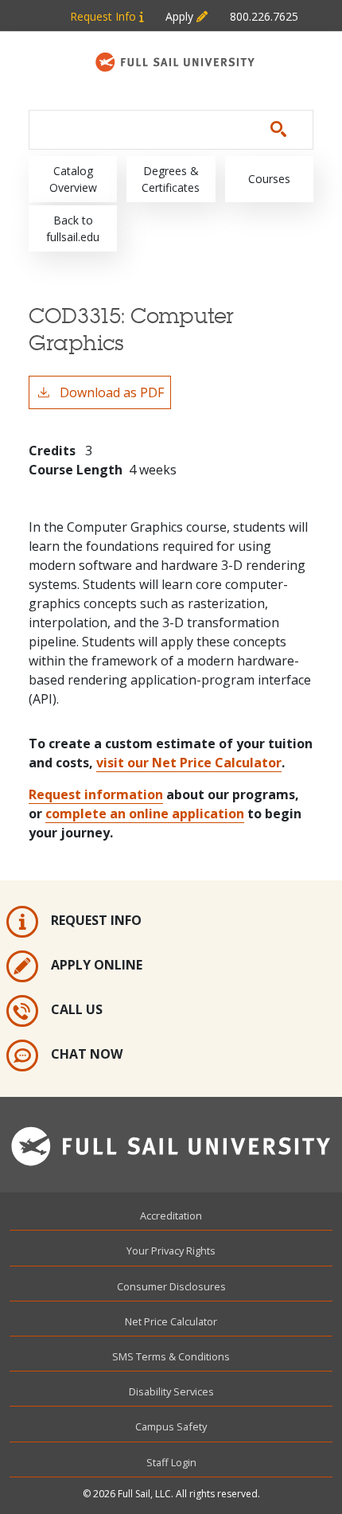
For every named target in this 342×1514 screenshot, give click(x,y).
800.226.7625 (264, 16)
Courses (269, 178)
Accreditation (171, 1215)
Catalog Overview (73, 179)
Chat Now (86, 1054)
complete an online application (144, 813)
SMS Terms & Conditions (171, 1356)
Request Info (104, 16)
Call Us (77, 1009)
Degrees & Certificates (171, 179)
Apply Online (96, 965)
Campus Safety (171, 1426)
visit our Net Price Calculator (189, 762)
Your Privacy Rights (171, 1250)
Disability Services (171, 1391)
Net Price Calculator (171, 1321)
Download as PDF (112, 392)
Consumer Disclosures (171, 1286)
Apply (180, 16)
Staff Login (171, 1462)
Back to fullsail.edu (72, 228)
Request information (96, 794)
